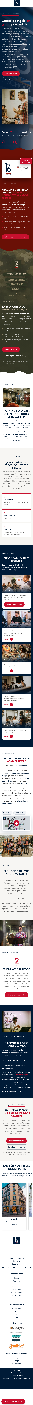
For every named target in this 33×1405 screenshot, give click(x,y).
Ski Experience (17, 1364)
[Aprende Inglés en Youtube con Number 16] (3, 1268)
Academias (16, 1298)
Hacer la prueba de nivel (14, 356)
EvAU (16, 1314)
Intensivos (16, 659)
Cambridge (16, 1309)
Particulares (16, 725)
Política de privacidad (17, 1375)
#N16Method (7, 813)
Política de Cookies (16, 1373)
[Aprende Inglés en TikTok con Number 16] (30, 1268)
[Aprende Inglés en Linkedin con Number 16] (25, 1268)
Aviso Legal (16, 1370)
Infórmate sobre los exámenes (15, 237)
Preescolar (16, 1281)
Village (16, 1361)
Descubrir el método (12, 80)
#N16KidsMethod (20, 813)
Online (16, 692)
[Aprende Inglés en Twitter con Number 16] (14, 1268)
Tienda (16, 1255)
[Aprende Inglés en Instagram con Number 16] (8, 1268)
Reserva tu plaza (11, 349)
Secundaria (16, 1287)
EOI (16, 1311)
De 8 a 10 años (16, 1293)
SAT (16, 1317)
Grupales (16, 592)
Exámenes (16, 626)
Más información (11, 73)
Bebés (16, 1278)
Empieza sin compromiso (16, 995)
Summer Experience (17, 1358)
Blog (16, 1252)
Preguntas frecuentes (16, 1258)
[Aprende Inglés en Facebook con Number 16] (19, 1268)
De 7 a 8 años (16, 1290)
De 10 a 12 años (16, 1296)
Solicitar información (16, 1140)
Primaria (16, 1284)
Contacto (16, 1261)
